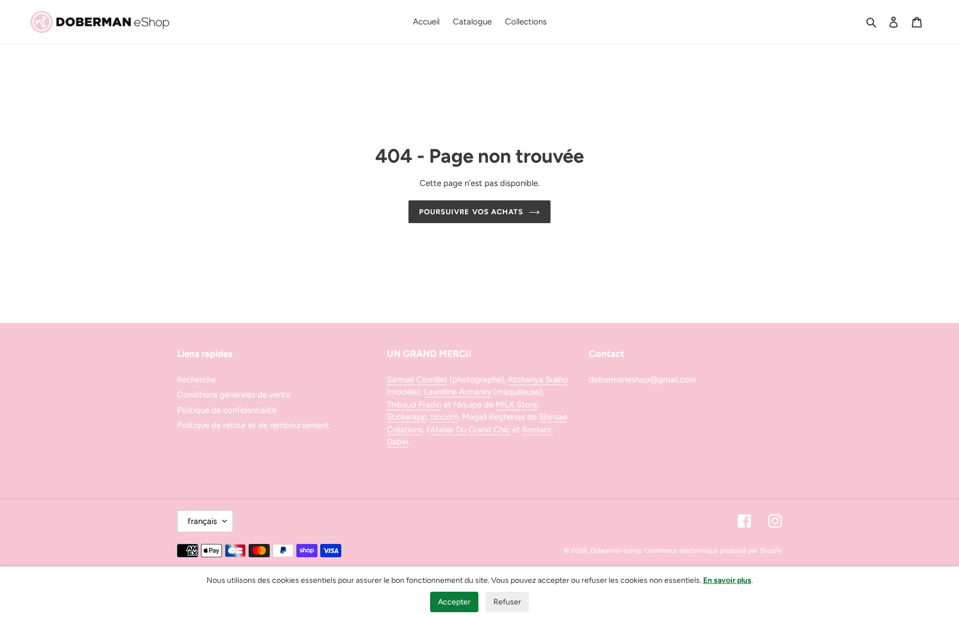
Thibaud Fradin (414, 405)
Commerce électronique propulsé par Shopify (713, 551)
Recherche (196, 380)
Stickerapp (407, 417)
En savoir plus (727, 580)
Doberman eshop (616, 551)
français (202, 521)
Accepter (454, 602)
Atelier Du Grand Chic (470, 430)
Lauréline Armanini (457, 392)
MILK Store (516, 405)
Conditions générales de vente (233, 395)
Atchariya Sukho (538, 380)
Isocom (444, 417)
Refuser (507, 602)
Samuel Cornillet (417, 380)
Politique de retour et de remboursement (253, 425)
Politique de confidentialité (226, 410)
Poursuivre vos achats (471, 212)
